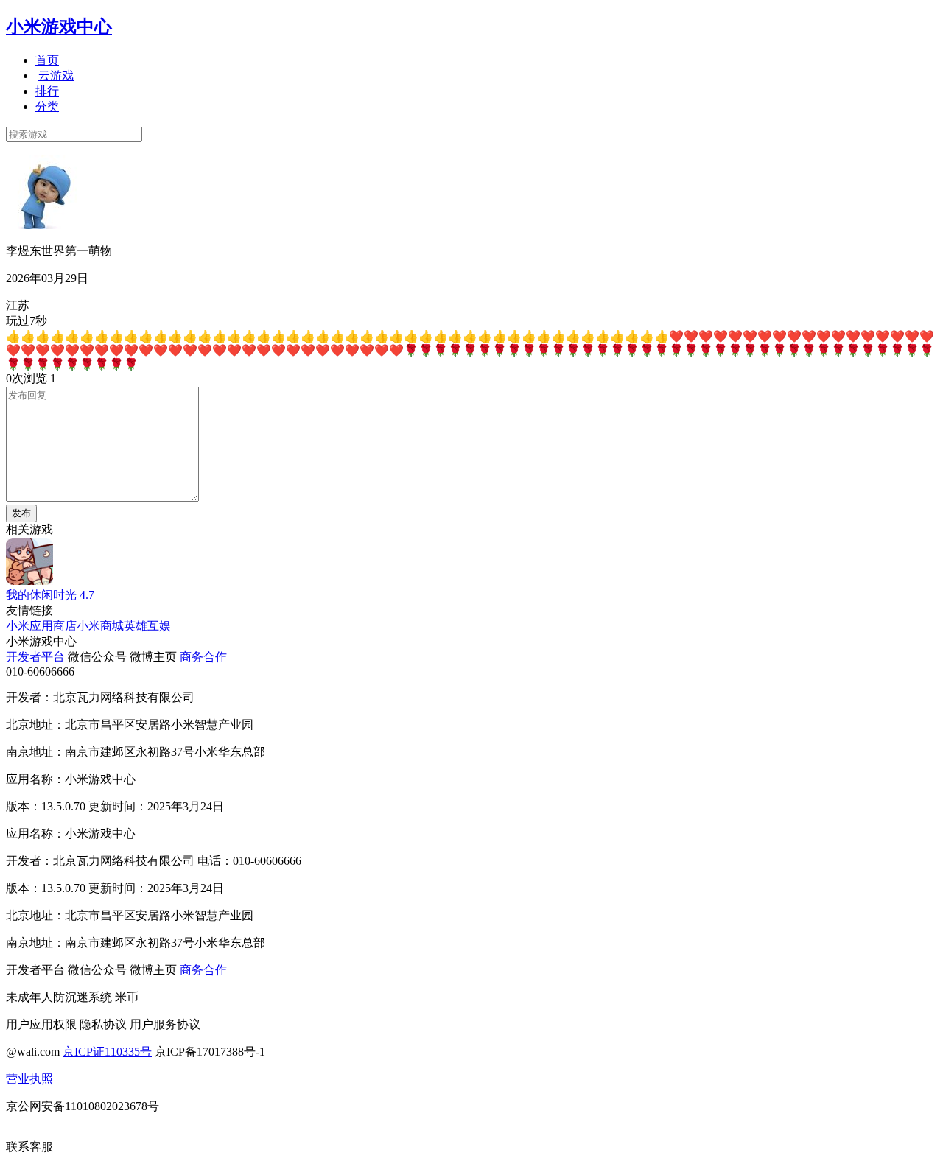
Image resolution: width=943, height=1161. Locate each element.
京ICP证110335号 (107, 1051)
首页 (47, 60)
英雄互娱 (147, 626)
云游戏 (56, 75)
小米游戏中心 (59, 26)
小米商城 (100, 626)
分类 (47, 106)
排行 (47, 91)
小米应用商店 (41, 626)
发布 (21, 513)
